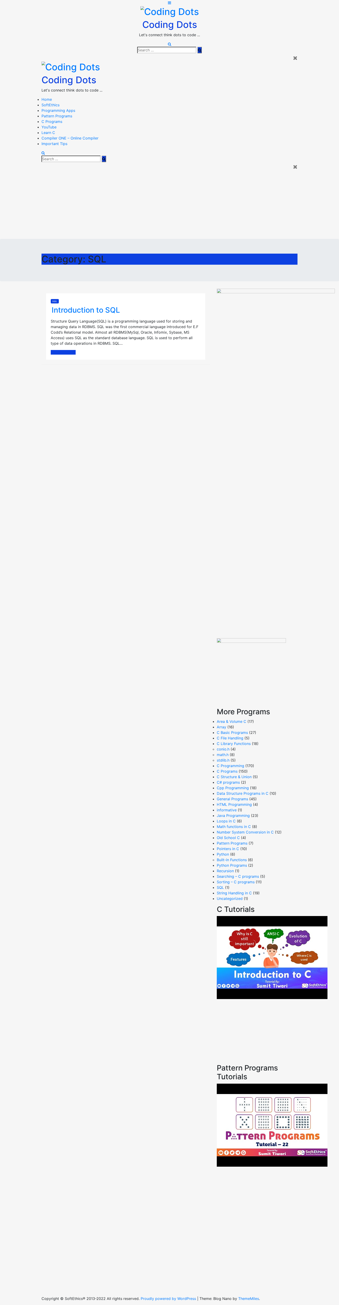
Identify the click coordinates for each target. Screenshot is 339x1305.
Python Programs (232, 865)
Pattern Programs (57, 116)
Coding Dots (169, 24)
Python (223, 854)
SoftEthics (50, 105)
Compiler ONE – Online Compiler (70, 138)
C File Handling (230, 738)
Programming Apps (58, 110)
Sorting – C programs (236, 882)
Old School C (228, 837)
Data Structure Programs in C (242, 793)
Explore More (62, 352)
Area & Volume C (231, 721)
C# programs (228, 782)
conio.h (223, 749)
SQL (54, 301)
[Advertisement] (169, 204)
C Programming (230, 765)
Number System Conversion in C (245, 832)
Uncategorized (230, 898)
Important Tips (54, 143)
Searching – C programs (238, 876)
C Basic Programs (232, 732)
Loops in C (226, 821)
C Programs (52, 121)
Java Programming (233, 815)
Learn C (48, 132)
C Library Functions (234, 743)
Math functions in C (234, 826)
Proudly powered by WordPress (169, 1298)
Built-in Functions (232, 859)
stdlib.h (223, 760)
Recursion (225, 871)
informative (227, 810)
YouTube (49, 127)
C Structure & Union (234, 776)
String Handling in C (234, 893)
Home (47, 99)
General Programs (232, 799)
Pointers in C (228, 848)
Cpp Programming (233, 788)
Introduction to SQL (86, 309)
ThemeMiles (248, 1298)
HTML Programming (234, 804)
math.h (223, 754)
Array (221, 727)
